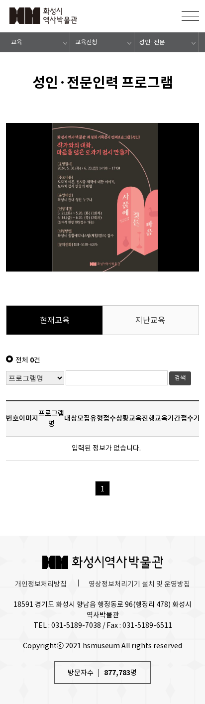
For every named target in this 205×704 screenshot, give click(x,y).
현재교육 (55, 320)
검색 (180, 377)
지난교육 (150, 320)
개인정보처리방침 (41, 584)
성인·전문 (152, 42)
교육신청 (86, 42)
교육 (16, 42)
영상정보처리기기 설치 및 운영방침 (139, 584)
